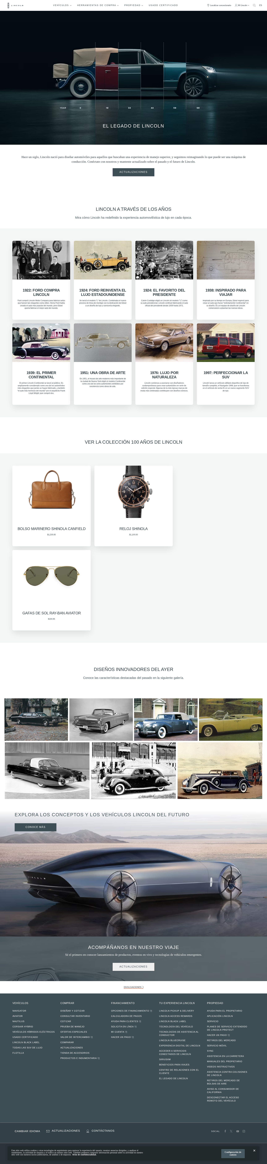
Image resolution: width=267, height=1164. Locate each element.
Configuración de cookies (232, 1153)
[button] (64, 5)
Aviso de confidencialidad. (84, 1154)
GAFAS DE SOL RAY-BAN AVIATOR (51, 611)
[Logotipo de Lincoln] (15, 5)
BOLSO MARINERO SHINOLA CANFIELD (51, 527)
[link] (133, 172)
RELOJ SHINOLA (134, 527)
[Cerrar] (254, 1153)
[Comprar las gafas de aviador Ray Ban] (51, 490)
